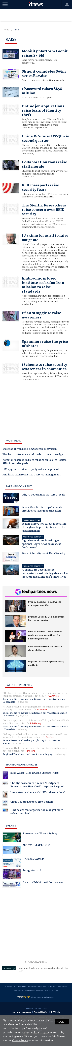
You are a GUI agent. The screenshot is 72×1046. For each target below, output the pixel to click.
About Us (22, 986)
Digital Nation (41, 1012)
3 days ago (23, 702)
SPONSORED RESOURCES (21, 764)
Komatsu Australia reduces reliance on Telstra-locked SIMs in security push (34, 462)
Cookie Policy (20, 1041)
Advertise (18, 990)
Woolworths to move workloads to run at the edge (33, 455)
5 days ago (23, 729)
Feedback (62, 986)
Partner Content (19, 486)
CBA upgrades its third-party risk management (31, 469)
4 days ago (23, 716)
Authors (52, 986)
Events (11, 825)
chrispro (31, 750)
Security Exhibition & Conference (43, 883)
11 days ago (60, 754)
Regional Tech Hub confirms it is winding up (27, 754)
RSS (56, 990)
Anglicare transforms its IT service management (32, 475)
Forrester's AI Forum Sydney (40, 834)
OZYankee (53, 695)
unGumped (42, 709)
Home (6, 30)
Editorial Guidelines (37, 986)
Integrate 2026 (32, 870)
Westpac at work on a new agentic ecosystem (30, 449)
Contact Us (10, 986)
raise (16, 30)
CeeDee (50, 737)
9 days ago (18, 743)
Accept (62, 1021)
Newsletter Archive (34, 990)
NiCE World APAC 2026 (36, 845)
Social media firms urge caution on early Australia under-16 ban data (35, 700)
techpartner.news (21, 1012)
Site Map (49, 990)
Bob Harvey (35, 723)
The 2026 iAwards (33, 859)
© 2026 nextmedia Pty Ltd (42, 997)
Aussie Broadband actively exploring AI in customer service (32, 742)
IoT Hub (55, 1012)
